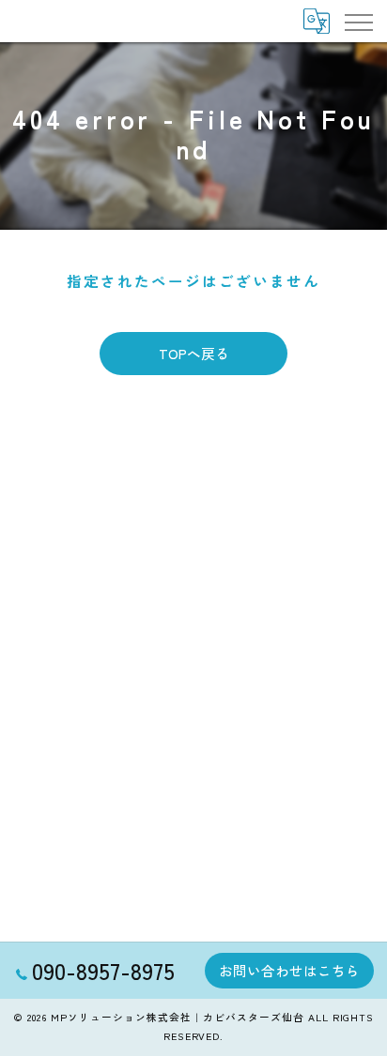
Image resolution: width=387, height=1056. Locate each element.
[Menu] (357, 20)
